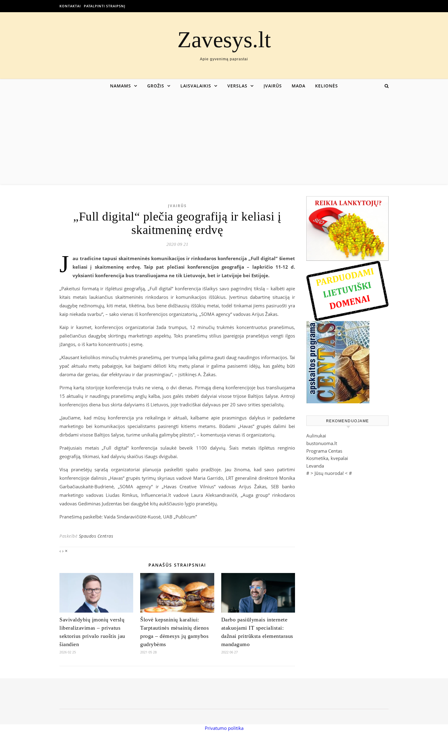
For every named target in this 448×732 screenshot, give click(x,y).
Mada (298, 86)
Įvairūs (273, 86)
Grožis (155, 86)
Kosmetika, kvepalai (327, 458)
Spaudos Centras (96, 536)
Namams (120, 86)
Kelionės (326, 86)
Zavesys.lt (224, 39)
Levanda (315, 466)
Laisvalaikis (195, 86)
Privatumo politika (224, 728)
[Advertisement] (224, 138)
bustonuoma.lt (321, 443)
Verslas (237, 86)
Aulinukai (316, 436)
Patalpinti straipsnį (104, 6)
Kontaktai (70, 6)
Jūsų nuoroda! (329, 473)
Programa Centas (324, 451)
